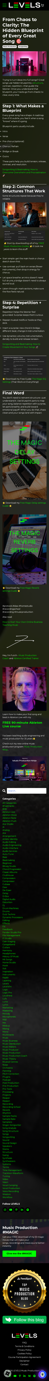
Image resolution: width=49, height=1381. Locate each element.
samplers (7, 1122)
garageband (9, 944)
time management (12, 1170)
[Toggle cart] (42, 5)
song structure (10, 1131)
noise (5, 1065)
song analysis (9, 1128)
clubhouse (8, 875)
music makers (9, 1047)
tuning (6, 1176)
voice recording (11, 1191)
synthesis (7, 1158)
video (5, 1179)
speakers (7, 1146)
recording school (11, 1107)
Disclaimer (24, 1361)
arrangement (9, 836)
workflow (7, 1197)
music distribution (12, 1044)
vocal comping (10, 1185)
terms (6, 1167)
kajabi (5, 977)
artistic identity (10, 839)
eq (4, 926)
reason (6, 1101)
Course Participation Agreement (24, 1357)
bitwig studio (9, 866)
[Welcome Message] (7, 1373)
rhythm (7, 1113)
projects (7, 1095)
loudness (7, 995)
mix (4, 1023)
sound (6, 1140)
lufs (5, 998)
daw (5, 887)
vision (5, 1182)
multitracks (8, 1035)
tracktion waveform (13, 1173)
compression (9, 878)
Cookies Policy (24, 1353)
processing (8, 1092)
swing (6, 1155)
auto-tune (8, 854)
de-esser (7, 890)
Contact (24, 1364)
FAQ (24, 1342)
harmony (7, 950)
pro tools (7, 1089)
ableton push (9, 821)
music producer (11, 1050)
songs (6, 1134)
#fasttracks (8, 806)
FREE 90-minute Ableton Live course (22, 724)
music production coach (15, 1056)
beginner (7, 863)
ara (4, 833)
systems (7, 1164)
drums (6, 911)
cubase (6, 884)
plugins (6, 1077)
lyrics (5, 1004)
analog (6, 830)
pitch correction (11, 1074)
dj (4, 905)
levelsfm (7, 986)
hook (5, 965)
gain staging (9, 941)
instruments (9, 974)
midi (5, 1020)
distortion (7, 902)
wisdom (7, 1194)
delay (5, 893)
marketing (8, 1007)
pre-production (10, 1086)
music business (10, 1041)
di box (6, 896)
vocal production (11, 1188)
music (5, 1038)
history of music (11, 956)
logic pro (7, 992)
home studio (9, 962)
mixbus (6, 1026)
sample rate (9, 1119)
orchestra (8, 1068)
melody (6, 1014)
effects (6, 923)
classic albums (10, 872)
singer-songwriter (12, 1125)
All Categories (9, 803)
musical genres (10, 1062)
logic (5, 989)
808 (5, 809)
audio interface (10, 848)
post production (11, 1083)
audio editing (9, 842)
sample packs (10, 1116)
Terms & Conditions (24, 1346)
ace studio (8, 824)
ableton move (10, 815)
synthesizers (9, 1161)
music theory (9, 1059)
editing (6, 920)
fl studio (7, 938)
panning (7, 1071)
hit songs (7, 959)
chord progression (12, 869)
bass (5, 857)
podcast (7, 1080)
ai (3, 827)
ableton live (9, 812)
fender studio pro (12, 932)
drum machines (10, 908)
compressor (9, 881)
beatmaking (9, 860)
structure (38, 83)
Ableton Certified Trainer (26, 658)
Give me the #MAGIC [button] (19, 1253)
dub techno (9, 914)
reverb (6, 1110)
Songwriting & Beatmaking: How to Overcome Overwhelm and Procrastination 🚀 (24, 172)
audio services (10, 851)
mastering (8, 1011)
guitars (6, 947)
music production (9, 46)
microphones (9, 1017)
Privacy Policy (24, 1350)
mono (5, 1032)
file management (11, 935)
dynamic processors (13, 917)
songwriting (23, 46)
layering (7, 980)
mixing (6, 1029)
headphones (9, 953)
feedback (8, 929)
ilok (4, 968)
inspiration (8, 971)
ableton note (9, 818)
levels (6, 983)
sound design (10, 1143)
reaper (6, 1098)
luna (5, 1001)
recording (8, 1104)
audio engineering (12, 845)
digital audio (9, 899)
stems (6, 1149)
